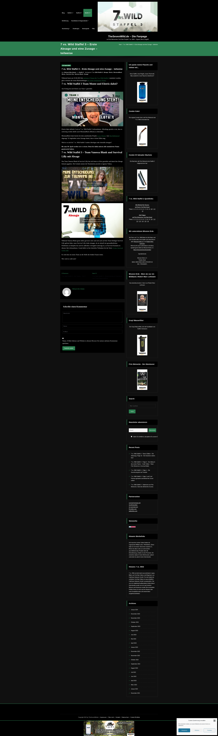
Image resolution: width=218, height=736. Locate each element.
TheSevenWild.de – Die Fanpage (127, 36)
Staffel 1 (70, 13)
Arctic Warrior (101, 136)
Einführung (65, 20)
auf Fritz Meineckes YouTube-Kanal (142, 217)
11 (154, 209)
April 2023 (134, 643)
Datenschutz (125, 717)
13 (140, 221)
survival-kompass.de (135, 503)
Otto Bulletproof (114, 136)
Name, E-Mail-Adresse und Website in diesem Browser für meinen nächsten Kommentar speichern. (90, 342)
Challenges (76, 28)
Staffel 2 (78, 13)
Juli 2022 (133, 672)
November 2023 (135, 618)
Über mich (111, 717)
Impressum (103, 717)
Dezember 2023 (135, 614)
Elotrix (111, 72)
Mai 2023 (133, 639)
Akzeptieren (184, 730)
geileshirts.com (133, 511)
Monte (63, 74)
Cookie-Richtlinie (135, 717)
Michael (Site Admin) (70, 72)
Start (120, 44)
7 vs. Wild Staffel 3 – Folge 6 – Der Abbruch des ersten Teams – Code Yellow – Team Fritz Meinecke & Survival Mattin (143, 464)
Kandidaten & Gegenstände (79, 20)
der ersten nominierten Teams (96, 80)
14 (142, 221)
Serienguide (85, 28)
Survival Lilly (70, 74)
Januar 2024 (134, 609)
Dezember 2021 (135, 693)
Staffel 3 (87, 13)
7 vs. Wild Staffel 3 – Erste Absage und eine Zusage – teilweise (140, 44)
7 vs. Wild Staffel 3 (97, 72)
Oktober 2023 (135, 622)
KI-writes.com (133, 509)
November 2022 (135, 655)
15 (145, 221)
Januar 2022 (134, 689)
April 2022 (134, 680)
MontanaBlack (118, 72)
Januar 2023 (134, 647)
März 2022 (134, 684)
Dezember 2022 (135, 651)
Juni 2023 (133, 634)
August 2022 (134, 668)
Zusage (86, 74)
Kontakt (118, 717)
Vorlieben (209, 730)
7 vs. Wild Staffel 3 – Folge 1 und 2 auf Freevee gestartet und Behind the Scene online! (142, 478)
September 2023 (135, 626)
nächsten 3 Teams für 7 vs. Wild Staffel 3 (96, 78)
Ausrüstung (65, 28)
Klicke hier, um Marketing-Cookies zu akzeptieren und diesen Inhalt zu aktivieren (92, 109)
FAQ (93, 28)
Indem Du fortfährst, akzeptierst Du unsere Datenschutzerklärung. (144, 436)
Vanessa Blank (79, 74)
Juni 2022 (133, 676)
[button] (214, 720)
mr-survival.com (133, 507)
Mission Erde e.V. (139, 241)
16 (148, 221)
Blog (63, 13)
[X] (133, 722)
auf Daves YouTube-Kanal (142, 207)
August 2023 (134, 630)
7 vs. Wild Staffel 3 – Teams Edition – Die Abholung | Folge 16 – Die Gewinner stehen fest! (143, 455)
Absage (106, 72)
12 (142, 211)
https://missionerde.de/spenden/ (142, 249)
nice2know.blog (133, 505)
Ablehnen (197, 730)
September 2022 (135, 664)
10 (151, 209)
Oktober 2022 (135, 659)
